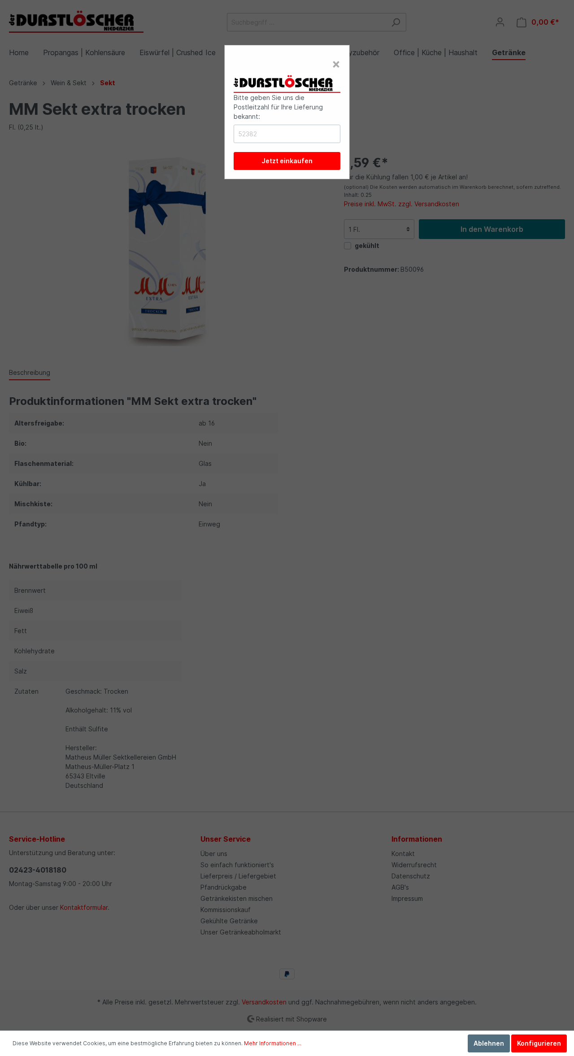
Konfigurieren (539, 1043)
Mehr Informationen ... (272, 1043)
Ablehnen (489, 1043)
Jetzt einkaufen (287, 161)
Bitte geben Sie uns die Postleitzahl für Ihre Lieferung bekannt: (278, 107)
